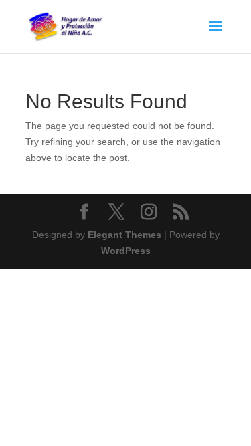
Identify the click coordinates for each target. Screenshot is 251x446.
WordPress (126, 250)
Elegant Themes (124, 234)
